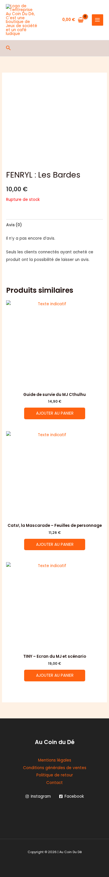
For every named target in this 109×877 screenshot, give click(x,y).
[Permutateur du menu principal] (97, 20)
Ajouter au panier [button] (55, 413)
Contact (54, 782)
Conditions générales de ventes (54, 768)
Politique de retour (54, 775)
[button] (8, 48)
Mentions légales (54, 760)
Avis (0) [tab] (14, 225)
